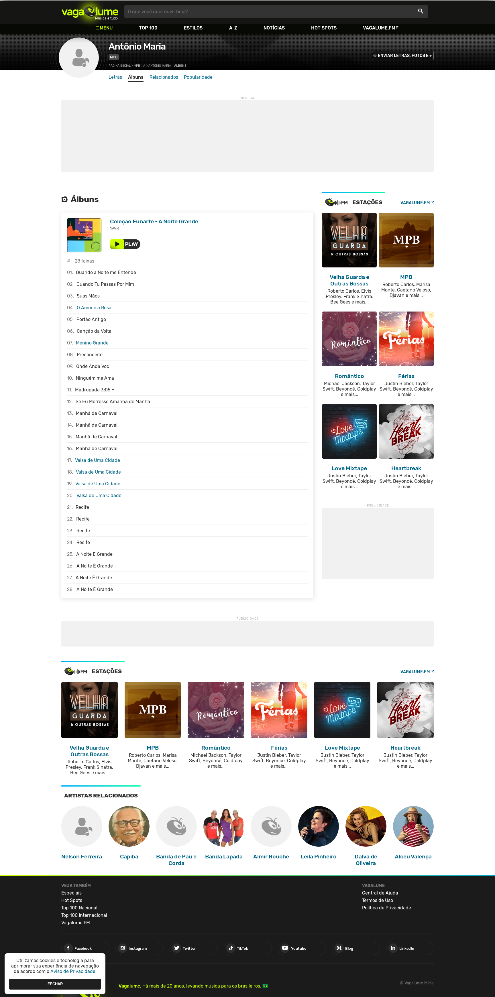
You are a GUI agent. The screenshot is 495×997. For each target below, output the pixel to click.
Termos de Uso (377, 900)
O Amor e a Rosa (94, 307)
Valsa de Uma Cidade (97, 460)
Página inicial (120, 66)
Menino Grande (92, 343)
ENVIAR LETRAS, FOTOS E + (405, 55)
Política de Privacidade (386, 908)
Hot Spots (324, 28)
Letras (115, 77)
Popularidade (198, 77)
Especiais (71, 893)
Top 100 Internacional (84, 915)
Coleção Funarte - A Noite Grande (154, 221)
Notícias (274, 28)
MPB (113, 57)
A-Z (233, 28)
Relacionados (164, 77)
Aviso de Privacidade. (73, 971)
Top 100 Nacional (79, 908)
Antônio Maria (137, 46)
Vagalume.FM (379, 28)
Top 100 (148, 28)
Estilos (193, 28)
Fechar (55, 984)
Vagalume (90, 11)
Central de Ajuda (380, 893)
